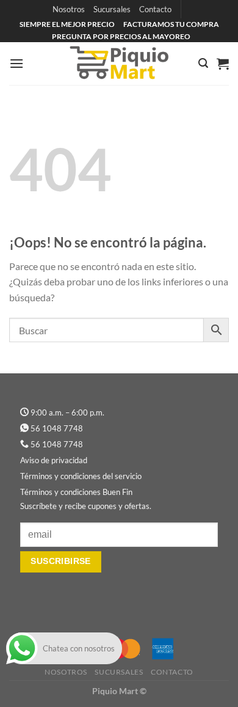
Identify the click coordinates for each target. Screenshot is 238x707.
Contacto (155, 9)
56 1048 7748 (57, 428)
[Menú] (16, 63)
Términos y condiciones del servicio (81, 476)
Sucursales (112, 9)
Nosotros (68, 9)
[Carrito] (223, 63)
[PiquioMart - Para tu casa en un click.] (119, 63)
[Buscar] (203, 63)
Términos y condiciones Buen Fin (76, 492)
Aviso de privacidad (53, 460)
